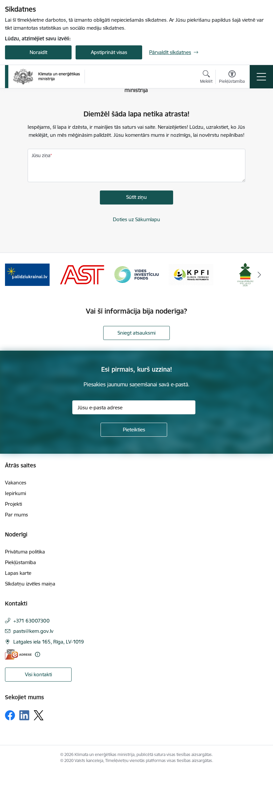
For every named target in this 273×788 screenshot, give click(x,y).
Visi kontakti (38, 674)
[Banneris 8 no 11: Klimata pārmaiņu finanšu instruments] (191, 274)
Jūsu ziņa (41, 155)
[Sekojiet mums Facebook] (10, 715)
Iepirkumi (15, 493)
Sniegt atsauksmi (136, 333)
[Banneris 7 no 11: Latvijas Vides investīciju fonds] (136, 274)
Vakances (15, 482)
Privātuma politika (25, 551)
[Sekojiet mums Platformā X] (39, 715)
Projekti (13, 504)
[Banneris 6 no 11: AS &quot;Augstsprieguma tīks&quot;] (82, 274)
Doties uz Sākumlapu (136, 219)
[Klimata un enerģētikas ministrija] (46, 76)
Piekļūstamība (20, 562)
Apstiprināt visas (109, 52)
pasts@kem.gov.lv (33, 631)
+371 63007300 (31, 621)
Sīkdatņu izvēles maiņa (30, 583)
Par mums (16, 514)
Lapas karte (18, 573)
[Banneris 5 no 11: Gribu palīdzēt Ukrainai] (27, 274)
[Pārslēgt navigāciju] (261, 76)
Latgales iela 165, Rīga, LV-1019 (48, 642)
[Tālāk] (259, 275)
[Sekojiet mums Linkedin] (24, 715)
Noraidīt (38, 52)
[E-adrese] (18, 654)
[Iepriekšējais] (13, 275)
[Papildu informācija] (37, 654)
